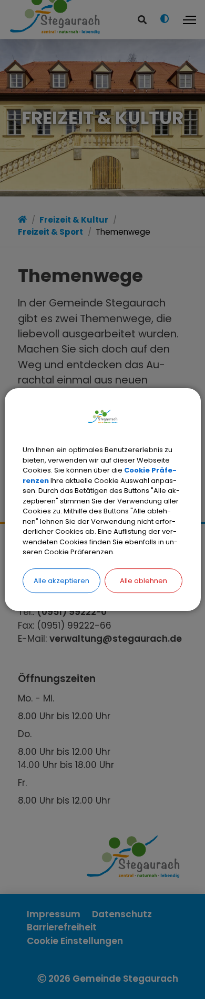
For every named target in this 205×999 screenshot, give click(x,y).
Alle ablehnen (143, 581)
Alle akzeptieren (61, 581)
